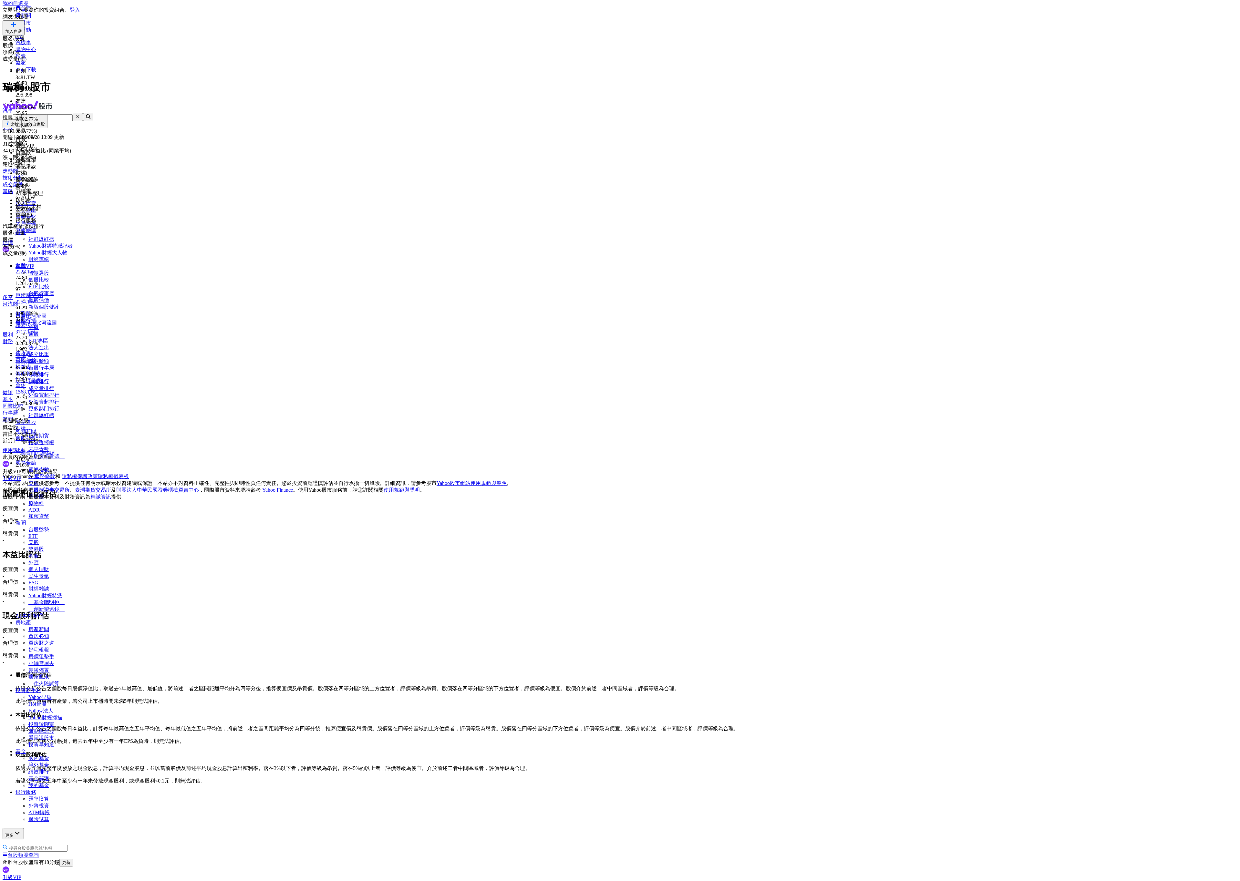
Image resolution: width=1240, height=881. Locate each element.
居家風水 (38, 677)
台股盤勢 (38, 529)
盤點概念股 (41, 731)
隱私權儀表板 (113, 476)
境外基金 (38, 765)
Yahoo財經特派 (45, 595)
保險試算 (38, 819)
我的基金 (38, 785)
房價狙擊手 (41, 656)
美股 (33, 542)
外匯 (33, 562)
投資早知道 (41, 744)
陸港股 (36, 549)
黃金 (33, 555)
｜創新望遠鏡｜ (46, 609)
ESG (33, 582)
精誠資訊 (100, 496)
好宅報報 (38, 649)
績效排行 (38, 771)
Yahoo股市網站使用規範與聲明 (472, 483)
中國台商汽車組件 (36, 453)
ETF (33, 536)
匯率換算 (38, 799)
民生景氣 (38, 576)
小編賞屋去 (41, 663)
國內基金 (38, 758)
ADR (34, 510)
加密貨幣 (38, 516)
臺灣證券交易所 (52, 490)
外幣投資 (38, 805)
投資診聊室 (41, 724)
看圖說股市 (41, 738)
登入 (75, 10)
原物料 (36, 503)
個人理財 (38, 569)
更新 (66, 862)
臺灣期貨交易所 (93, 490)
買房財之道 (41, 643)
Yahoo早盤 (40, 697)
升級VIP (12, 877)
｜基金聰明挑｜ (46, 602)
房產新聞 (38, 629)
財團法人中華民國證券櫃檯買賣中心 (157, 490)
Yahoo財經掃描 (45, 717)
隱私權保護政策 (80, 476)
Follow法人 (40, 710)
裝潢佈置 (38, 670)
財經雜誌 (38, 588)
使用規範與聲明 (402, 490)
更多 (9, 835)
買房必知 (38, 636)
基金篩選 (38, 778)
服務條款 (45, 476)
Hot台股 (37, 704)
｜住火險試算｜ (46, 683)
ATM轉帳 (39, 812)
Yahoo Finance (277, 490)
